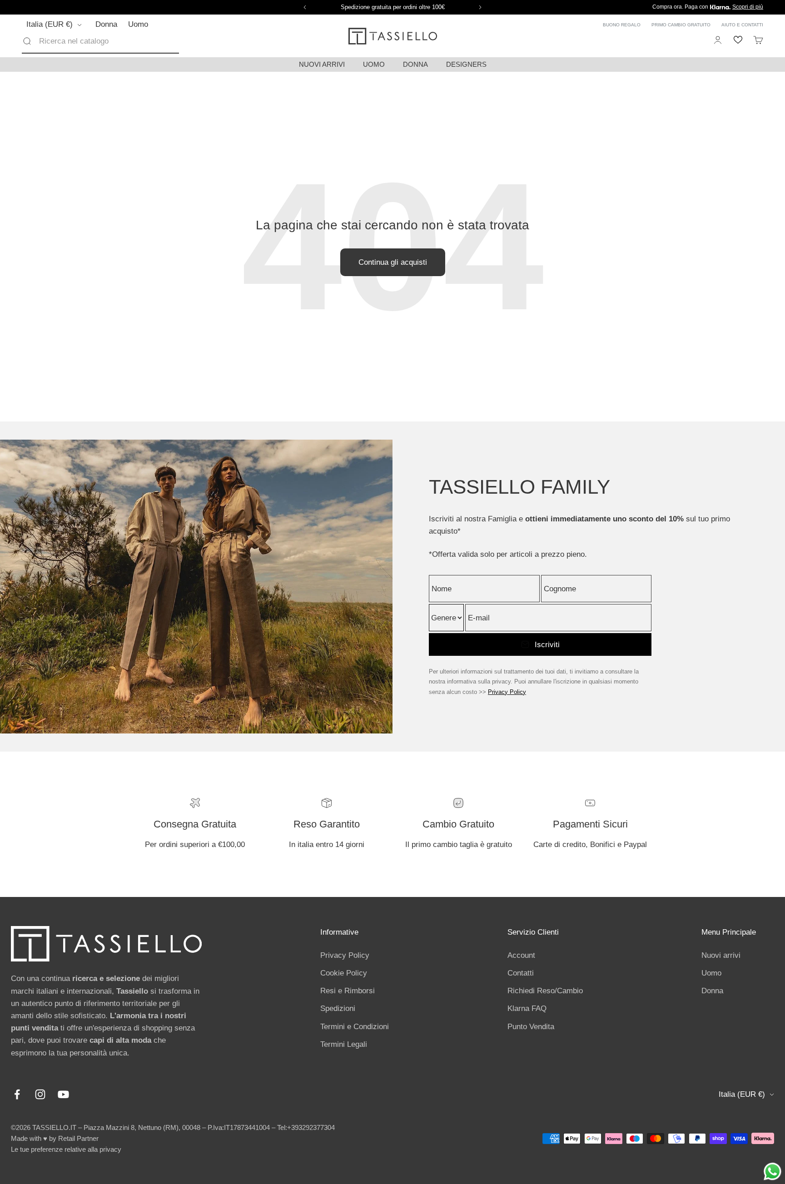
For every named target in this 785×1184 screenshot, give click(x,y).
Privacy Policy (507, 692)
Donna (106, 24)
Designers (466, 64)
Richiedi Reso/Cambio (545, 990)
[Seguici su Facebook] (17, 1094)
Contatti (520, 973)
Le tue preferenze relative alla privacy (66, 1149)
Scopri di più (747, 7)
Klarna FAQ (527, 1008)
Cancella (150, 41)
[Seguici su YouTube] (63, 1094)
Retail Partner (78, 1138)
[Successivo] (481, 7)
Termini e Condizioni (354, 1026)
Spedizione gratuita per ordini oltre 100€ (393, 7)
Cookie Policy (343, 973)
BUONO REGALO (622, 24)
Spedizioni (337, 1008)
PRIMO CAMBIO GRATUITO (680, 24)
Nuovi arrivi (322, 64)
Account (521, 955)
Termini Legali (343, 1044)
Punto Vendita (530, 1026)
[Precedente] (303, 7)
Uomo (138, 24)
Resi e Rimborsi (347, 990)
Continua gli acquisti (392, 262)
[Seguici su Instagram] (40, 1094)
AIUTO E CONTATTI (742, 24)
